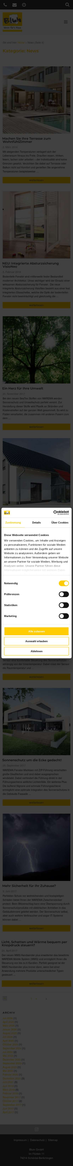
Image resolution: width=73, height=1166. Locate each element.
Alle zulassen (36, 631)
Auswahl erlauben (36, 641)
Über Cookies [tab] (59, 522)
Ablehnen (37, 651)
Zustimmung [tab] (13, 522)
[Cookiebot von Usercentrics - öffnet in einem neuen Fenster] (53, 512)
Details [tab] (36, 522)
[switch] (64, 594)
